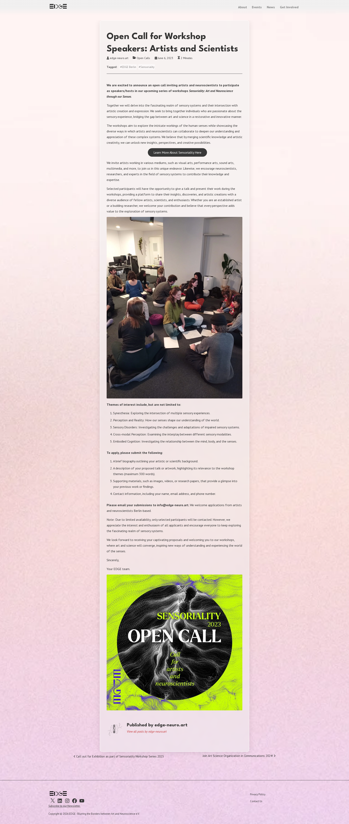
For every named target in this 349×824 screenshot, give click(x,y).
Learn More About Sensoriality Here (177, 152)
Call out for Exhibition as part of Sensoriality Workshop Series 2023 (119, 757)
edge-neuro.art (119, 58)
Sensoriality (147, 67)
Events (257, 7)
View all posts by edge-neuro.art (147, 731)
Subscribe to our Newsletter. (64, 806)
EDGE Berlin (129, 67)
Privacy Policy (257, 794)
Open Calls (143, 58)
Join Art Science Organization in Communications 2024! (238, 756)
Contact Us (256, 801)
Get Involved (289, 7)
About (242, 7)
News (271, 7)
